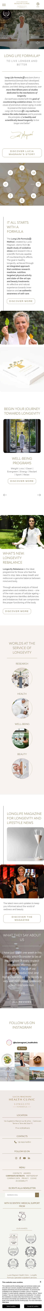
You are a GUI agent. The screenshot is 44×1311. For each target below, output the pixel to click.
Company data (13, 1178)
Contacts (17, 1173)
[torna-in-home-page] (22, 5)
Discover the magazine (22, 918)
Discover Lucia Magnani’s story (22, 153)
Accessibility (22, 1181)
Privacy (25, 1178)
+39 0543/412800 (24, 1142)
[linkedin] (29, 1158)
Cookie (33, 1178)
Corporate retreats (15, 1176)
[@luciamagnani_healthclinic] (9, 1042)
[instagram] (16, 1158)
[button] (5, 495)
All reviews (22, 1002)
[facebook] (20, 1158)
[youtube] (24, 1158)
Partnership (32, 1176)
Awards (27, 1173)
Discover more (21, 301)
